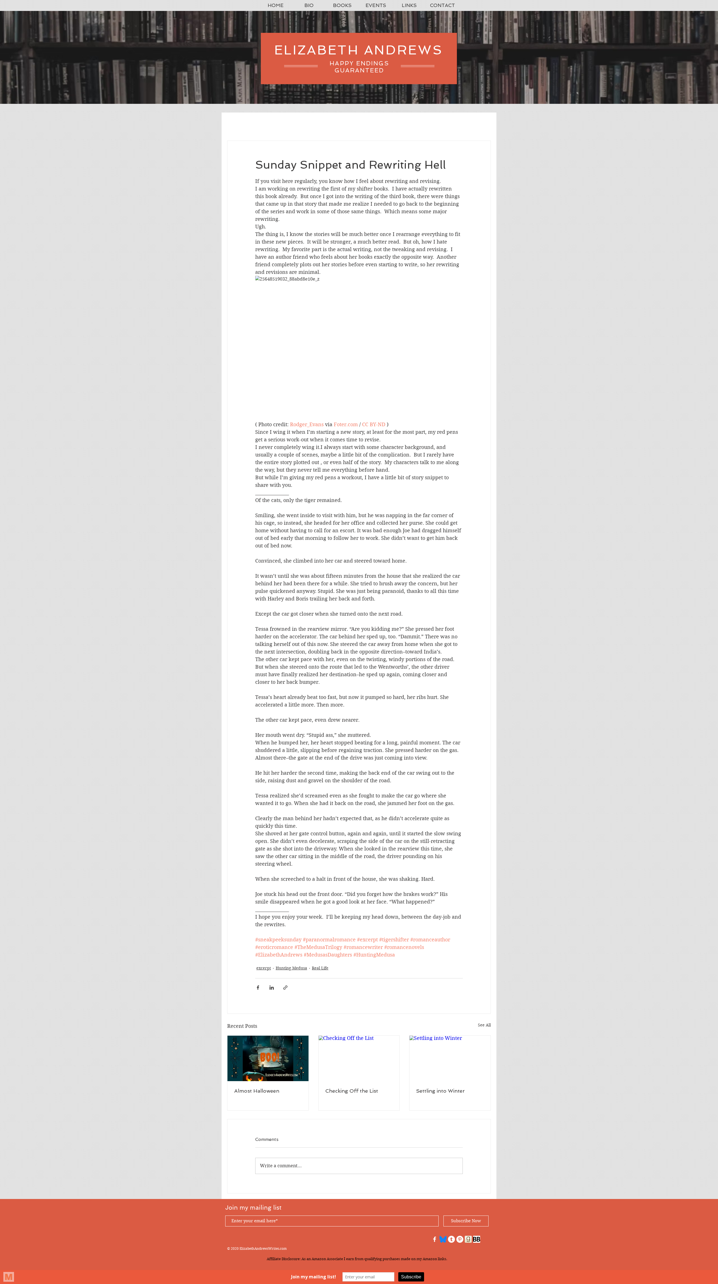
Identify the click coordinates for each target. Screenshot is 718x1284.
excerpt (263, 968)
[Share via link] (285, 987)
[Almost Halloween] (268, 1058)
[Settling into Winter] (450, 1058)
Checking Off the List (351, 1091)
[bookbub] (476, 1239)
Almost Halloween (256, 1091)
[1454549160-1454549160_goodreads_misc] (468, 1239)
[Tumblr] (451, 1239)
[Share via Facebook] (258, 987)
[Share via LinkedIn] (271, 987)
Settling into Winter (440, 1091)
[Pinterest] (459, 1239)
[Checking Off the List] (359, 1058)
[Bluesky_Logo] (443, 1239)
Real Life (320, 968)
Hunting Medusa (291, 968)
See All (484, 1025)
